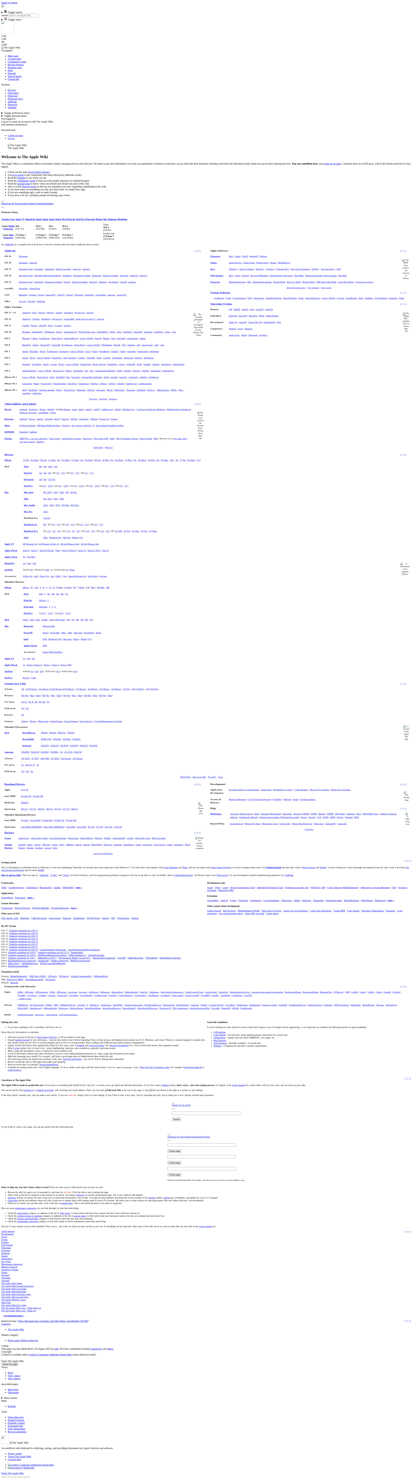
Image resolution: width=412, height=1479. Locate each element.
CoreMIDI (205, 995)
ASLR (256, 814)
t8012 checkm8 (158, 838)
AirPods (9, 570)
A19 (148, 689)
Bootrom (9, 419)
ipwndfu (106, 358)
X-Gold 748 (71, 820)
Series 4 (55, 665)
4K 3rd (84, 544)
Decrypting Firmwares (300, 269)
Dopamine (23, 256)
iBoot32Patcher (290, 298)
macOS (245, 309)
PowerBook (89, 633)
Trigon (53, 412)
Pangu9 (69, 295)
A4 (61, 752)
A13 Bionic (81, 689)
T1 (90, 639)
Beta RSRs (299, 275)
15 (126, 460)
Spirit (52, 377)
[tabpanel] (206, 534)
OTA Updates (216, 275)
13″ (63, 473)
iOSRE (41, 870)
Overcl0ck (23, 288)
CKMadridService (29, 963)
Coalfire (25, 325)
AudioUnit (223, 992)
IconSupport (255, 900)
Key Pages (6, 1261)
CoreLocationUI (192, 995)
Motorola (28, 626)
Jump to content (9, 2)
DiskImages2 (255, 1005)
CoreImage (165, 995)
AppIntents (154, 992)
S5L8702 (55, 745)
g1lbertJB (90, 358)
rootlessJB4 (69, 319)
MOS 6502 (185, 777)
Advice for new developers (295, 910)
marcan (78, 844)
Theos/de (14, 982)
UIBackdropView (135, 958)
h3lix (119, 332)
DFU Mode (340, 814)
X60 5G (41, 809)
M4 (85, 695)
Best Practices (309, 867)
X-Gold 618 (47, 820)
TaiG (124, 345)
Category (6, 1324)
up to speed (18, 175)
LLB (319, 817)
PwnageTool (85, 364)
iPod (279, 322)
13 (72, 460)
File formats (313, 287)
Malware (287, 799)
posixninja (147, 844)
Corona (53, 364)
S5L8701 (45, 745)
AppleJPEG (118, 1005)
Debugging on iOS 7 (47, 958)
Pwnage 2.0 (104, 419)
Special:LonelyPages (72, 1059)
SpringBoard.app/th (34, 979)
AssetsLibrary (211, 992)
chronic (37, 844)
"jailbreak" (44, 875)
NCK (339, 269)
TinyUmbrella (381, 298)
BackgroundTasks (310, 992)
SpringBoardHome (93, 1008)
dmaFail (50, 409)
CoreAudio (73, 995)
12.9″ (50, 486)
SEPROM (9, 432)
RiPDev (107, 838)
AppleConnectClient (194, 992)
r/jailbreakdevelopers (183, 875)
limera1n (136, 371)
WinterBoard (367, 900)
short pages (65, 1213)
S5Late (43, 409)
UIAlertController (96, 955)
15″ (58, 524)
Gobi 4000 (70, 827)
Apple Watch (55, 219)
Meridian (26, 332)
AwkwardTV (330, 824)
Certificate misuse (307, 799)
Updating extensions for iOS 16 (23, 933)
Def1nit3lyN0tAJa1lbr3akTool (47, 275)
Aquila (25, 351)
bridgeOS (233, 316)
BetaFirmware (8, 236)
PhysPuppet (65, 409)
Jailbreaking (6, 1258)
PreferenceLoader (334, 900)
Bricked (321, 814)
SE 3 (99, 550)
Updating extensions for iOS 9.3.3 (53, 952)
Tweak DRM (339, 910)
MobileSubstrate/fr (18, 976)
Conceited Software (57, 838)
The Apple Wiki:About (11, 1283)
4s (44, 587)
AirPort (8, 678)
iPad (64, 219)
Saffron (68, 371)
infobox (151, 1197)
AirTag (26, 576)
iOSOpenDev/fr (101, 976)
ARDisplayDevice (68, 1005)
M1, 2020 (47, 492)
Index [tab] (51, 203)
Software (80, 1195)
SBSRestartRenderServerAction (52, 955)
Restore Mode (309, 282)
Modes (273, 263)
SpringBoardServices (112, 1008)
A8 (22, 689)
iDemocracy (119, 390)
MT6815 (25, 802)
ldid (394, 887)
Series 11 (91, 550)
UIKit (4, 887)
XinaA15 (93, 282)
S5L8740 (93, 745)
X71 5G (66, 809)
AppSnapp (32, 390)
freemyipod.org (236, 824)
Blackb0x (23, 295)
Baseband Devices (15, 784)
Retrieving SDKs (226, 890)
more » (79, 887)
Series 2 (38, 665)
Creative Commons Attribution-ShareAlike (50, 1354)
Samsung (26, 745)
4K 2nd (64, 544)
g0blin (112, 332)
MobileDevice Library (283, 790)
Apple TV (20, 219)
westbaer (39, 848)
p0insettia (148, 332)
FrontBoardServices (297, 1005)
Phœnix (106, 338)
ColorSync (32, 995)
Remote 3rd (93, 544)
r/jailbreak (288, 875)
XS (98, 587)
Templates (5, 1278)
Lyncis (88, 351)
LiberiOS (43, 325)
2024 (62, 492)
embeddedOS (269, 322)
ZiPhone (103, 383)
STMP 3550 (46, 739)
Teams (8, 838)
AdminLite (94, 1005)
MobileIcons (391, 1005)
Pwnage (114, 419)
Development (7, 1234)
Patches (8, 438)
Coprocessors (55, 918)
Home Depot (57, 338)
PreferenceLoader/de (192, 1067)
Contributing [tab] (41, 203)
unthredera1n (178, 364)
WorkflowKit (246, 1008)
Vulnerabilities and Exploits (20, 403)
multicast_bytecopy (28, 412)
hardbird (33, 432)
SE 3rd (97, 460)
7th (66, 594)
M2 (43, 695)
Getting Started (273, 867)
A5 (65, 752)
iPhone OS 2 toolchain (341, 790)
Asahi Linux (234, 335)
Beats (72, 570)
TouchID (121, 958)
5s (54, 587)
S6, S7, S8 (32, 702)
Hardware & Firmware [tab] (12, 203)
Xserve (46, 633)
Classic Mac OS (255, 322)
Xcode (210, 887)
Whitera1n (81, 390)
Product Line (8, 219)
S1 (22, 765)
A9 (52, 758)
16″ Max (152, 531)
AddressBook (117, 992)
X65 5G (49, 809)
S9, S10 (42, 702)
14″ (54, 531)
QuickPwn (72, 383)
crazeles (77, 438)
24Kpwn (94, 419)
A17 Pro (51, 479)
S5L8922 (54, 752)
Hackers (113, 399)
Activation (234, 814)
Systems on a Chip (15, 683)
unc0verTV (122, 295)
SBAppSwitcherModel (18, 966)
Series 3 (47, 665)
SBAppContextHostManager (53, 963)
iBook (98, 633)
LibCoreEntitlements (68, 1014)
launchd (311, 817)
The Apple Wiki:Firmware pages (16, 1294)
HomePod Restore (274, 298)
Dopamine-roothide (81, 275)
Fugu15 (67, 282)
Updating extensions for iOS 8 (22, 955)
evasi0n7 (115, 351)
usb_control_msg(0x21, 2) (82, 425)
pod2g (138, 844)
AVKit (52, 992)
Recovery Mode (294, 282)
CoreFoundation (125, 995)
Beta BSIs (342, 275)
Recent (8, 409)
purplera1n (133, 377)
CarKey (362, 992)
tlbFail (118, 409)
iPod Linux (319, 824)
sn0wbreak (154, 351)
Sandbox (40, 442)
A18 (133, 689)
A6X (27, 758)
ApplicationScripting (133, 1005)
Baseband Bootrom (237, 282)
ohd (138, 345)
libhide (297, 900)
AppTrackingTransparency (172, 992)
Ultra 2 (73, 550)
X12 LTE (108, 827)
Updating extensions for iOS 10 (23, 949)
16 (149, 460)
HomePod (30, 219)
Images (4, 1256)
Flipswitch (243, 900)
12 (49, 460)
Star (86, 371)
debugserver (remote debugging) (375, 887)
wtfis (156, 345)
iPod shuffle (28, 739)
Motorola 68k (49, 626)
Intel (26, 537)
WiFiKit (235, 1008)
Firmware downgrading (269, 817)
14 (103, 460)
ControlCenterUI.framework (53, 949)
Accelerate (72, 992)
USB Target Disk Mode (326, 282)
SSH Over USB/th (14, 979)
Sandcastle (253, 335)
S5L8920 (45, 752)
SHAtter (74, 419)
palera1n (33, 263)
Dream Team (73, 838)
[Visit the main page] (3, 8)
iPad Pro (80, 219)
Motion (33, 721)
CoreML (215, 995)
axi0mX (21, 844)
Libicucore (39, 1014)
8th (40, 466)
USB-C (59, 576)
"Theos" (66, 875)
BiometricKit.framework (104, 958)
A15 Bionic (104, 689)
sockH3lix (158, 332)
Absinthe (26, 364)
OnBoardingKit (50, 1008)
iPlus (181, 390)
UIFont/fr (52, 976)
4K (40, 544)
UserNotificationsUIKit (200, 1008)
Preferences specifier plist (297, 887)
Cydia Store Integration (320, 910)
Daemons (67, 918)
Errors (4, 1237)
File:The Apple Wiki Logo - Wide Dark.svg (21, 1308)
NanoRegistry (36, 1008)
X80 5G (74, 809)
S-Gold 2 (25, 820)
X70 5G (57, 809)
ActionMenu (212, 900)
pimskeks (118, 844)
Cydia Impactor (239, 298)
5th (49, 473)
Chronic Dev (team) (39, 838)
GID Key (315, 269)
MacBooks (122, 219)
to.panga (58, 325)
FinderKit (283, 1005)
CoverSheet (230, 1005)
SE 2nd (43, 460)
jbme (113, 338)
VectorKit (215, 1008)
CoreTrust (140, 409)
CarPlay (371, 992)
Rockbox (263, 335)
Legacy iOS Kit (86, 338)
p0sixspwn (128, 358)
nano (38, 619)
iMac (26, 499)
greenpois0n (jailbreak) (105, 371)
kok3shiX (127, 332)
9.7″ (44, 613)
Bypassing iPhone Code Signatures (244, 790)
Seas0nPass (57, 358)
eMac (70, 633)
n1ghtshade (117, 358)
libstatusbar (318, 900)
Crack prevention (96, 1045)
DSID (356, 817)
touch (51, 619)
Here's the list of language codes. (155, 1067)
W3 (22, 708)
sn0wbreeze (149, 358)
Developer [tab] (29, 203)
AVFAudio (29, 992)
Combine (42, 995)
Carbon (34, 338)
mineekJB (137, 332)
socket (167, 332)
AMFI (22, 438)
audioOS (243, 322)
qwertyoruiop (159, 844)
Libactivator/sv (14, 1070)
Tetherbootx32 (70, 332)
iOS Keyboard (93, 918)
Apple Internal (7, 1231)
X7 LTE (99, 827)
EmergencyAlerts (269, 1005)
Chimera (32, 295)
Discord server (29, 186)
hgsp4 (149, 438)
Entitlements (79, 918)
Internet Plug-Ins (22, 908)
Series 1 (30, 665)
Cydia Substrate (301, 790)
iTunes (213, 263)
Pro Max (34, 460)
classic (25, 619)
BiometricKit (46, 887)
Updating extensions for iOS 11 (23, 947)
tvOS (251, 309)
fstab (112, 438)
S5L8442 (67, 739)
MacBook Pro (31, 531)
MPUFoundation (341, 1005)
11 (24, 460)
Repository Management (373, 910)
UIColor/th (50, 979)
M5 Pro (73, 492)
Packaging (390, 910)
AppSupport (31, 887)
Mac (7, 492)
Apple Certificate (246, 269)
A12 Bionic (44, 689)
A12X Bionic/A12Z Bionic (62, 689)
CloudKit (22, 995)
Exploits (93, 399)
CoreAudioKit (86, 995)
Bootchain (287, 814)
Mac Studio (29, 505)
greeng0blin (100, 295)
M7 (36, 758)
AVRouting (61, 992)
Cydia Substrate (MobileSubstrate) (343, 887)
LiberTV (61, 295)
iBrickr (110, 390)
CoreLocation (177, 995)
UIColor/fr (64, 976)
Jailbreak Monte (29, 371)
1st (24, 563)
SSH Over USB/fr (37, 976)
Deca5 (42, 351)
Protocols (215, 282)
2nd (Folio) (93, 576)
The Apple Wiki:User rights (13, 1305)
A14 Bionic (93, 689)
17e (198, 460)
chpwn (30, 844)
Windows (249, 329)
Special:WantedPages (48, 1064)
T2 (81, 537)
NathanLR (49, 269)
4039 (24, 390)
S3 (38, 765)
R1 (22, 715)
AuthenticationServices (240, 992)
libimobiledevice (312, 298)
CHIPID (330, 814)
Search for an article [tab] (181, 1105)
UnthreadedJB (119, 838)
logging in (28, 1090)
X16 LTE (118, 827)
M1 (44, 524)
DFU (249, 282)
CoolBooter (219, 298)
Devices (9, 454)
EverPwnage (44, 338)
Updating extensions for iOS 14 (23, 938)
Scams (295, 799)
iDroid (244, 335)
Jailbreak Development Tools (270, 887)
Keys (212, 269)
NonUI (245, 256)
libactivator (286, 900)
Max (103, 587)
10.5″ (61, 613)
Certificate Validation (155, 409)
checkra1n (68, 312)
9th (45, 466)
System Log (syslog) (364, 282)
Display (24, 721)
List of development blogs (231, 913)
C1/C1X (24, 790)
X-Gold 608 (35, 820)
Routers (26, 678)
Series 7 (34, 550)
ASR (106, 438)
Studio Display (272, 316)
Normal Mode (279, 282)
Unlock (340, 817)
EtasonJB (56, 345)
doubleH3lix (102, 332)
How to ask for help (11, 875)
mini (54, 460)
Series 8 (43, 550)
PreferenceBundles (40, 908)
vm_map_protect (26, 442)
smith (74, 409)
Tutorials (308, 829)
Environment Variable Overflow (110, 425)
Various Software (220, 292)
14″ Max (135, 531)
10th (50, 466)
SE (74, 587)
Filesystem (98, 438)
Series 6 (26, 550)
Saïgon (59, 332)
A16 (55, 466)
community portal (26, 180)
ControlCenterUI (216, 1005)
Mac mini (28, 492)
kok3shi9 (121, 338)
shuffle (45, 619)
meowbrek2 (113, 282)
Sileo (361, 298)
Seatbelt (135, 918)
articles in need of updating (29, 1216)
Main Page (6, 1302)
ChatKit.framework (59, 960)
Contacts (52, 995)
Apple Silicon (30, 645)
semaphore (178, 844)
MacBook (52, 639)
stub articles (22, 1213)
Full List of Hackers (103, 853)
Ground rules (14, 1459)
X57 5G (32, 809)
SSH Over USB (318, 887)
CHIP (347, 992)
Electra (41, 295)
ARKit (20, 992)
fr (87, 1005)
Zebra (401, 298)
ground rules (23, 183)
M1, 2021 (47, 499)
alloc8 (57, 419)
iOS (230, 309)
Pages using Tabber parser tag (23, 1340)
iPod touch (60, 619)
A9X (57, 758)
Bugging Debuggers (237, 799)
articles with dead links (27, 1218)
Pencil (42, 576)
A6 (22, 758)
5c (50, 587)
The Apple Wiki (16, 1329)
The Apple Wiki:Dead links (13, 1291)
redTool (112, 383)
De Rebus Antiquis (27, 425)
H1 (32, 771)
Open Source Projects (221, 867)
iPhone (99, 219)
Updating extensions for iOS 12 (23, 944)
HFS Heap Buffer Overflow (49, 425)
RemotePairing (76, 1008)
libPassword (380, 900)
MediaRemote (368, 1005)
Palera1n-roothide (63, 269)
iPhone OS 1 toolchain (319, 790)
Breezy (59, 390)
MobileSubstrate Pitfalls (249, 910)
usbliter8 (23, 409)
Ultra (57, 550)
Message (380, 1005)
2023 (55, 492)
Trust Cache (54, 438)
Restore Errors (262, 263)
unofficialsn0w (145, 383)
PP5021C (62, 733)
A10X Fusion (31, 689)
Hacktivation (246, 814)
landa (80, 409)
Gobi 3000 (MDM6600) (31, 827)
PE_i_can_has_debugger (36, 438)
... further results (24, 998)
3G (31, 587)
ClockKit (396, 992)
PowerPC (28, 633)
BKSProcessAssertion (80, 960)
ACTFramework (37, 1005)
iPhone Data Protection (302, 824)
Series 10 (82, 550)
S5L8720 (64, 745)
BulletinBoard (182, 1005)
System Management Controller (108, 721)
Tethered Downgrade (290, 817)
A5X (70, 752)
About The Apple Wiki (19, 1456)
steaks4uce (84, 419)
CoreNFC (248, 995)
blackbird (23, 432)
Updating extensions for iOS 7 (22, 958)
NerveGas (108, 844)
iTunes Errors (249, 263)
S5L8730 (74, 745)
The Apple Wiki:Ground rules (14, 1297)
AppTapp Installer (47, 390)
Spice (50, 325)
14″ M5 (118, 531)
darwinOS (243, 316)
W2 (27, 771)
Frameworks (266, 790)
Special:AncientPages (119, 1045)
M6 (67, 492)
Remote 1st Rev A (50, 544)
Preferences (20, 897)
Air (176, 460)
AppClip (144, 992)
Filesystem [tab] (205, 1137)
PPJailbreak (49, 332)
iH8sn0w (70, 844)
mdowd (86, 844)
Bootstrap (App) (26, 269)
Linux (240, 329)
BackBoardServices (153, 1005)
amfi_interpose (69, 358)
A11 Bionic (78, 758)
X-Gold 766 (38, 796)
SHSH (332, 817)
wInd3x (88, 409)
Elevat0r (31, 301)
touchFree (26, 393)
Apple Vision (42, 219)
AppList (224, 900)
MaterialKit (356, 1005)
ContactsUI (62, 995)
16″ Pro (144, 531)
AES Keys (233, 269)
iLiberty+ (151, 390)
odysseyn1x (80, 312)
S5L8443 (76, 739)
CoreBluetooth (100, 995)
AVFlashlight (151, 958)
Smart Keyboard (75, 576)
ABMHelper (23, 1005)
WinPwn (94, 383)
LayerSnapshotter (271, 900)
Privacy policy (15, 1453)
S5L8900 (25, 752)
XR (107, 587)
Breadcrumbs (77, 952)
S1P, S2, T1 (30, 765)
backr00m (89, 295)
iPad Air (71, 219)
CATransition (220, 1032)
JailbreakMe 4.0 (71, 338)
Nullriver (99, 838)
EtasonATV (51, 295)
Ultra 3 (105, 550)
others (110, 1348)
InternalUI (253, 256)
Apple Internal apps (296, 287)
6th (45, 479)
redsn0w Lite (131, 383)
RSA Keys (260, 269)
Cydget (233, 900)
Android (232, 329)
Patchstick (79, 295)
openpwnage (132, 338)
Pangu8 (116, 345)
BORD (314, 814)
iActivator (100, 390)
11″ (58, 473)
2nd (34, 563)
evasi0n (81, 358)
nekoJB (123, 282)
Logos (225, 887)
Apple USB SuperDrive (53, 652)
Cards (33, 678)
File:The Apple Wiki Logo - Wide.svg (18, 1310)
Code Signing (353, 910)
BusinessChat (326, 992)
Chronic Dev (284, 824)
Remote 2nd (73, 544)
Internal (245, 275)
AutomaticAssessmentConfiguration (267, 992)
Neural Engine (56, 721)
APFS (56, 1005)
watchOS (269, 309)
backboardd (43, 960)
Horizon (263, 256)
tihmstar (30, 848)
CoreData (113, 995)
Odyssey (50, 312)
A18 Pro (46, 518)
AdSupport (105, 992)
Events (4, 1239)
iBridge (75, 537)
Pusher (36, 383)
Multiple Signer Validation (178, 409)
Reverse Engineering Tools (242, 887)
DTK (45, 639)
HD (24, 544)
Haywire (103, 576)
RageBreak (104, 351)
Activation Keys (328, 269)
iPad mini (90, 219)
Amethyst (26, 312)
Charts (379, 992)
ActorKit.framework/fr (81, 976)
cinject (122, 364)
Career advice (272, 913)
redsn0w (138, 358)
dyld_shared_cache (9, 918)
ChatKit (57, 887)
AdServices (93, 992)
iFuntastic (130, 390)
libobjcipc (306, 900)
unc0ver (90, 312)
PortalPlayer (29, 733)
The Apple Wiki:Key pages (13, 1299)
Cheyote (22, 301)
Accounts (83, 992)
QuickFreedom (59, 383)
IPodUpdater (242, 1005)
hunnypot (87, 438)
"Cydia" (53, 875)
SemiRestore (351, 298)
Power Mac (55, 633)
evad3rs (130, 838)
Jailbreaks (98, 447)
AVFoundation (41, 992)
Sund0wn (369, 298)
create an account (332, 163)
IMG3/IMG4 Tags (370, 814)
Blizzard (26, 338)
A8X (42, 758)
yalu (174, 332)
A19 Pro (154, 689)
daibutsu (131, 345)
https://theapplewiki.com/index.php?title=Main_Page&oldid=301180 (53, 1321)
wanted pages (67, 1203)
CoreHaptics (153, 995)
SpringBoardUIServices (147, 1008)
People (4, 1272)
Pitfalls (323, 867)
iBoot (7, 425)
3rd (40, 473)
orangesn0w (142, 351)
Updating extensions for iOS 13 (23, 941)
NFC (113, 918)
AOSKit (48, 1005)
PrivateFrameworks (60, 908)
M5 (100, 695)
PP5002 (44, 733)
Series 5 (64, 665)
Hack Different (86, 838)
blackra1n (75, 377)
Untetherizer (83, 383)
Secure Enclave (86, 721)
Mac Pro (28, 511)
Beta (231, 256)
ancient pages (80, 1216)
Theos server (222, 875)
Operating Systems (221, 303)
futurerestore (258, 298)
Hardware (5, 1253)
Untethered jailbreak (248, 817)
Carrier (237, 256)
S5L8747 (78, 752)
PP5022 (71, 733)
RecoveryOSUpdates (259, 275)
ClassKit (387, 992)
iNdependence (163, 390)
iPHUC (174, 390)
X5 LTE (91, 827)
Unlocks (103, 399)
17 (181, 460)
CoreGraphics (140, 995)
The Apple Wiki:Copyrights (13, 1289)
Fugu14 (41, 312)
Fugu (34, 312)
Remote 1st (32, 544)
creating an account (45, 1090)
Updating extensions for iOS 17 (23, 930)
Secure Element (71, 721)
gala (91, 371)
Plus (107, 460)
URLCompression (180, 1008)
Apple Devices (235, 263)
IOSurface (328, 1005)
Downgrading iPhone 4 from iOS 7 (75, 958)
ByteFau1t (33, 409)
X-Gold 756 (26, 796)
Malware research (9, 1267)
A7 (32, 758)
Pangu (95, 351)
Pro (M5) (31, 557)
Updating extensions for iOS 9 (22, 952)
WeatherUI (225, 1008)
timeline (21, 177)
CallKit (354, 992)
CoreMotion (237, 995)
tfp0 (155, 438)
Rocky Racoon (99, 364)
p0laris (143, 338)
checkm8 (49, 419)
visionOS (259, 309)
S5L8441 (57, 739)
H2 (27, 708)
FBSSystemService (77, 955)
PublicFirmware (9, 227)
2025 (58, 505)
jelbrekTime (34, 288)
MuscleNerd (96, 844)
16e (171, 460)
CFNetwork (338, 992)
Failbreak (41, 301)
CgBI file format (39, 918)
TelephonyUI (165, 1008)
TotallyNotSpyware (86, 332)
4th (45, 473)
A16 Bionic (116, 689)
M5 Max (65, 505)
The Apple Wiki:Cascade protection (17, 1286)
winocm (47, 848)
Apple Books (67, 438)
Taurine (59, 312)
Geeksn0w (63, 351)
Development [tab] (194, 1137)
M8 (47, 758)
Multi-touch (43, 721)
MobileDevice (284, 263)
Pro (27, 460)
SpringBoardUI (129, 1008)
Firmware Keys (282, 269)
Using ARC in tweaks (254, 913)
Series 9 (65, 550)
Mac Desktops (110, 219)
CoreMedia (225, 995)
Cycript (16, 1048)
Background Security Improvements (321, 275)
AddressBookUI (131, 992)
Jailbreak (9, 244)
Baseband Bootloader (262, 282)
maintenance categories (25, 1208)
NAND (325, 817)
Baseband (265, 814)
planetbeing (128, 844)
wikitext (165, 1085)
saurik (169, 844)
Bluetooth (24, 918)
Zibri (55, 848)
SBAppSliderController (170, 958)
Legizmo (341, 298)
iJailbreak (141, 390)
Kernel (143, 438)
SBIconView (13, 963)
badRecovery (107, 409)
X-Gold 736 (59, 820)
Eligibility (277, 799)
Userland (349, 817)
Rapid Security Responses (281, 275)
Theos (184, 867)
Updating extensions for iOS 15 (23, 936)
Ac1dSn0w (36, 364)
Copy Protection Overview (259, 799)
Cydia (228, 298)
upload (167, 1197)
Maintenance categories (11, 1264)
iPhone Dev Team (142, 838)
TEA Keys (270, 269)
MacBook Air (30, 524)
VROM (305, 814)
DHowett (46, 844)
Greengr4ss (27, 383)
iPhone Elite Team (270, 824)
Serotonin (124, 275)
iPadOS (237, 309)
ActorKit (81, 1005)
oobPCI (97, 409)
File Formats (7, 1245)
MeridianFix (37, 332)
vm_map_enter (180, 438)
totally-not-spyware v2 (85, 319)
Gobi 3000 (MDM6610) (53, 827)
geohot (55, 844)
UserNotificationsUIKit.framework (84, 949)
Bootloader (276, 814)
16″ (58, 531)
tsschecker (393, 298)
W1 (22, 771)
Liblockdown (52, 1014)
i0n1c (62, 844)
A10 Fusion (66, 758)
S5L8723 (84, 745)
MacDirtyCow (128, 409)
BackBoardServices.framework (22, 960)
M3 (64, 695)
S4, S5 (24, 702)
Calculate (194, 1005)
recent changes (238, 1085)
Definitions (215, 814)
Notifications (123, 918)
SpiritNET (60, 377)
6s (65, 587)
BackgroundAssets (293, 992)
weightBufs (43, 412)
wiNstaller (37, 393)
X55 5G (24, 809)
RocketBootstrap (351, 900)
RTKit (261, 316)
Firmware (215, 256)
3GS (36, 587)
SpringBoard (7, 897)
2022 (45, 505)
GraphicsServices (16, 887)
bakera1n (77, 269)
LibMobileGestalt (25, 1014)
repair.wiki (342, 824)
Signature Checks (130, 438)
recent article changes (39, 172)
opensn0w (131, 351)
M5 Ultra (75, 505)
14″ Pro (127, 531)
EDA (250, 298)
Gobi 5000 (81, 827)
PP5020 (52, 733)
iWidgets (217, 1046)
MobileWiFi (68, 887)
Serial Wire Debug (346, 282)
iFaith (122, 351)
